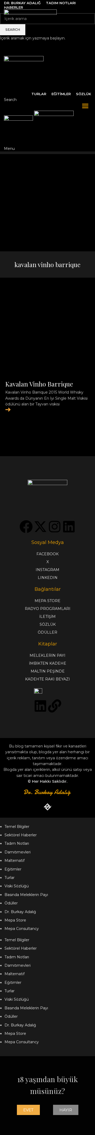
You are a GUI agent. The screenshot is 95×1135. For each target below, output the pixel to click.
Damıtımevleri (17, 852)
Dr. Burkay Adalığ (20, 911)
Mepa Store (15, 920)
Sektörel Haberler (20, 835)
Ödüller (11, 903)
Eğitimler (12, 869)
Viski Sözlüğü (16, 886)
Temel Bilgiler (16, 826)
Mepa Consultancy (21, 928)
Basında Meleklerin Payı (26, 894)
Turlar (9, 877)
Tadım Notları (16, 843)
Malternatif (14, 860)
